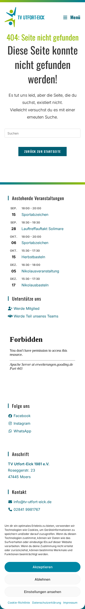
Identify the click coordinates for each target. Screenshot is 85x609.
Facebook (22, 415)
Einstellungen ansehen (42, 592)
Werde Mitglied (26, 308)
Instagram (22, 423)
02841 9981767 (27, 509)
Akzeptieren (43, 567)
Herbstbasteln (33, 257)
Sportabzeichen (35, 214)
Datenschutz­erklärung (46, 602)
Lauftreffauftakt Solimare (42, 228)
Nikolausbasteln (35, 285)
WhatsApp (22, 431)
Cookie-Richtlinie (19, 602)
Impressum (70, 602)
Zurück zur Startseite (42, 151)
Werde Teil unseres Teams (36, 316)
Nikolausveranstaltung (40, 271)
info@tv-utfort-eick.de (32, 502)
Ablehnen (42, 579)
